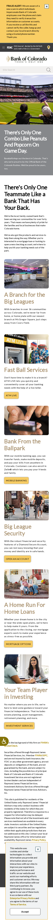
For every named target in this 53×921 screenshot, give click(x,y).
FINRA (38, 755)
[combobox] (22, 69)
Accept (25, 911)
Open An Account (18, 560)
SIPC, (45, 755)
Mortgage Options (19, 645)
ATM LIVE (12, 396)
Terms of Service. (18, 904)
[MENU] (3, 47)
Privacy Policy (39, 839)
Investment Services (20, 726)
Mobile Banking (17, 481)
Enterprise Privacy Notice (22, 898)
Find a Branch (48, 47)
